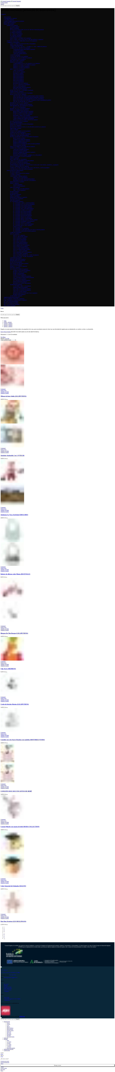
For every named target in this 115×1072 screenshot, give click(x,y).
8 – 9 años (9, 1045)
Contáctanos (7, 1000)
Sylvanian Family (10, 1036)
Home (5, 331)
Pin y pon (9, 1033)
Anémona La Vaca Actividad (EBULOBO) (14, 515)
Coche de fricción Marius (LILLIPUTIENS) (15, 704)
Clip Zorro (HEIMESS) (8, 669)
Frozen (8, 1023)
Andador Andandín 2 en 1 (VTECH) (12, 455)
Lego (8, 1025)
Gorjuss (8, 1024)
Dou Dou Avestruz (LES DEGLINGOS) (13, 921)
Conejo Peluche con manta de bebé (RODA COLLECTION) (20, 826)
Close (2, 308)
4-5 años (8, 1043)
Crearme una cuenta (5, 1061)
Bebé (8, 1040)
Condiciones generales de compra (12, 998)
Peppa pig (9, 1031)
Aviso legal (6, 997)
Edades (9, 331)
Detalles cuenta (7, 987)
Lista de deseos (7, 990)
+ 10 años (9, 1046)
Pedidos (6, 985)
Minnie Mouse (10, 1029)
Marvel (8, 1026)
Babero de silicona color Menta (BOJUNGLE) (15, 574)
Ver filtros (3, 337)
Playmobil (9, 1034)
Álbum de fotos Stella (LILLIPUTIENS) (13, 396)
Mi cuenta (6, 984)
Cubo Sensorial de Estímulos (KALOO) (13, 886)
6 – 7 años (9, 1044)
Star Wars (9, 1035)
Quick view (3, 390)
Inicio (2, 331)
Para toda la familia (11, 1048)
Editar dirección (8, 988)
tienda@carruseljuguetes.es (10, 977)
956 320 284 (12, 975)
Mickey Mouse (10, 1028)
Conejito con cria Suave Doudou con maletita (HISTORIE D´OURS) (23, 740)
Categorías (3, 14)
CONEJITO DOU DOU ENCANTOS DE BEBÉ (16, 791)
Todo (5, 321)
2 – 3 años (9, 1041)
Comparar (6, 991)
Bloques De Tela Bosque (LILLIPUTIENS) (14, 633)
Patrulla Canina (10, 1030)
